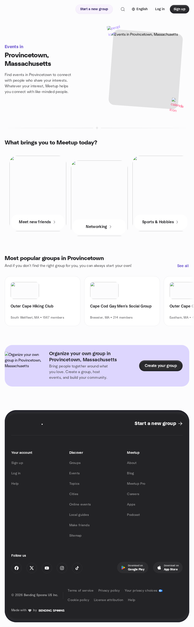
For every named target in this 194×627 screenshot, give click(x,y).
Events (74, 473)
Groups (75, 463)
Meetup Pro (136, 483)
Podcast (133, 515)
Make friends (79, 525)
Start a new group (155, 423)
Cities (74, 494)
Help (15, 483)
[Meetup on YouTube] (47, 568)
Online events (80, 504)
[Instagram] (62, 568)
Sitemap (75, 535)
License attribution (108, 600)
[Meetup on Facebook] (16, 568)
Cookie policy (78, 600)
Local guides (79, 515)
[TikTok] (77, 568)
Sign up (17, 463)
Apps (131, 504)
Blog (130, 473)
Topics (74, 483)
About (132, 463)
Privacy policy (109, 590)
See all (183, 266)
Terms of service (80, 590)
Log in (16, 473)
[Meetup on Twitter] (31, 568)
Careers (133, 494)
